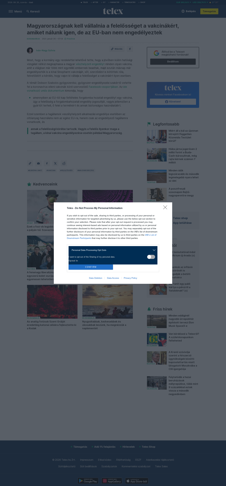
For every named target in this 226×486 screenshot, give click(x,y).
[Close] (166, 208)
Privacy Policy (130, 278)
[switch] (151, 257)
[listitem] (112, 250)
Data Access (113, 278)
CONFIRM (91, 267)
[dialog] (113, 243)
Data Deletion (95, 278)
